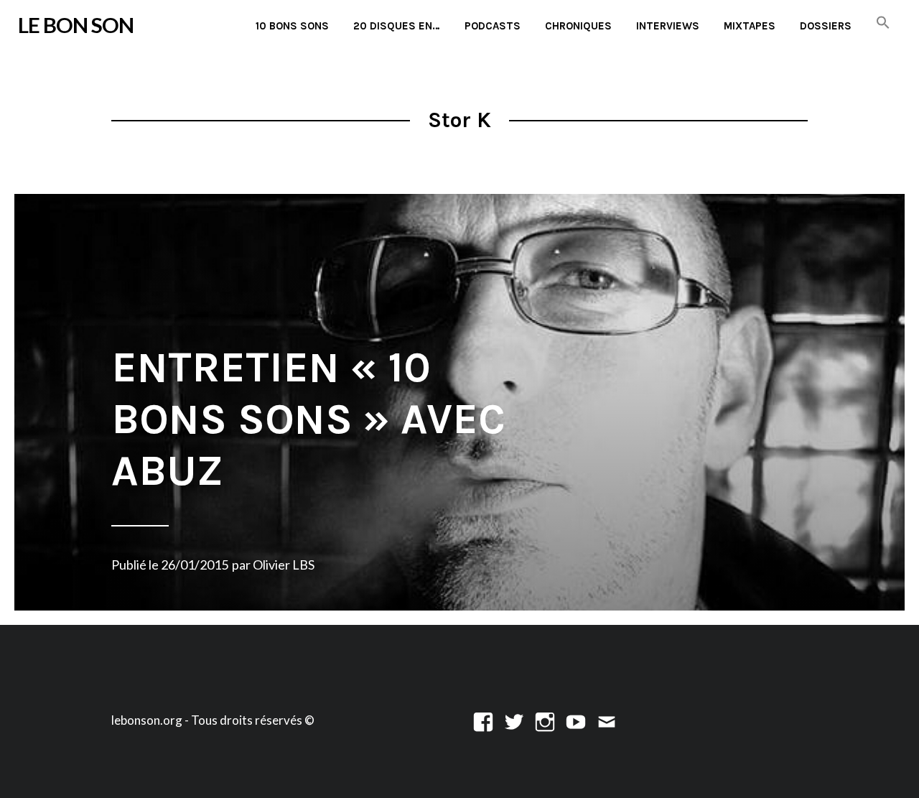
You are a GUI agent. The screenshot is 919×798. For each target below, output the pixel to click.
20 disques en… (396, 25)
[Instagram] (545, 720)
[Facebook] (483, 720)
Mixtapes (749, 25)
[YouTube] (576, 720)
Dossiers (826, 25)
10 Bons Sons (292, 25)
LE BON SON (76, 24)
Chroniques (578, 25)
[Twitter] (514, 720)
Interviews (667, 25)
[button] (883, 23)
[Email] (606, 720)
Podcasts (493, 25)
